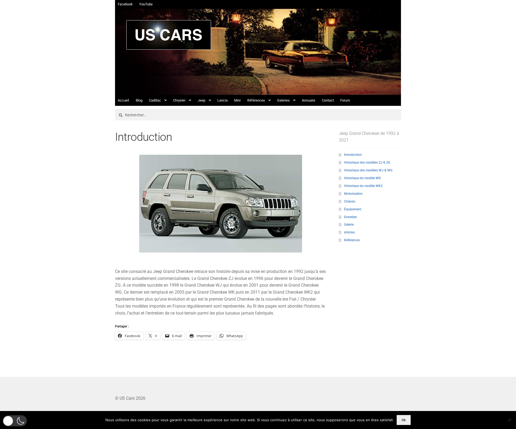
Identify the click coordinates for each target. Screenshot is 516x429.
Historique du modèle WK (362, 178)
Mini (237, 100)
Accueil (123, 100)
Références (256, 100)
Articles (349, 232)
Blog (139, 100)
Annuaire (308, 100)
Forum (345, 100)
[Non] (509, 420)
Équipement (352, 209)
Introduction (353, 155)
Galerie (349, 224)
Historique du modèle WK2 (363, 186)
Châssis (349, 201)
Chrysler (179, 100)
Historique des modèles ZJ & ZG (367, 162)
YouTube (146, 4)
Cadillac (155, 100)
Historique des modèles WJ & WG (368, 170)
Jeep (201, 100)
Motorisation (353, 194)
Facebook (125, 4)
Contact (328, 100)
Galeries (283, 100)
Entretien (350, 217)
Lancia (222, 100)
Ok (404, 420)
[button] (15, 420)
